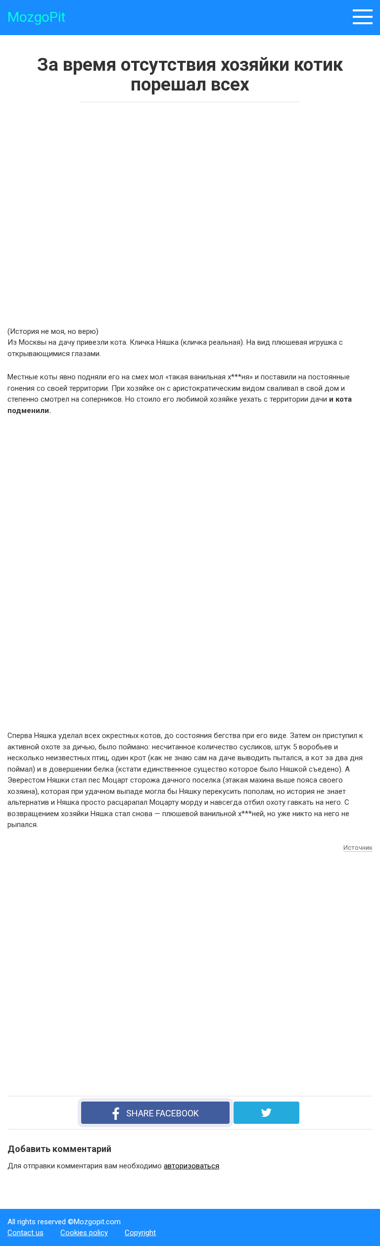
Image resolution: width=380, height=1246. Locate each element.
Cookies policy (84, 1232)
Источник (358, 847)
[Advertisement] (150, 211)
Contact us (25, 1232)
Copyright (140, 1232)
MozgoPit (36, 17)
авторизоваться (191, 1165)
